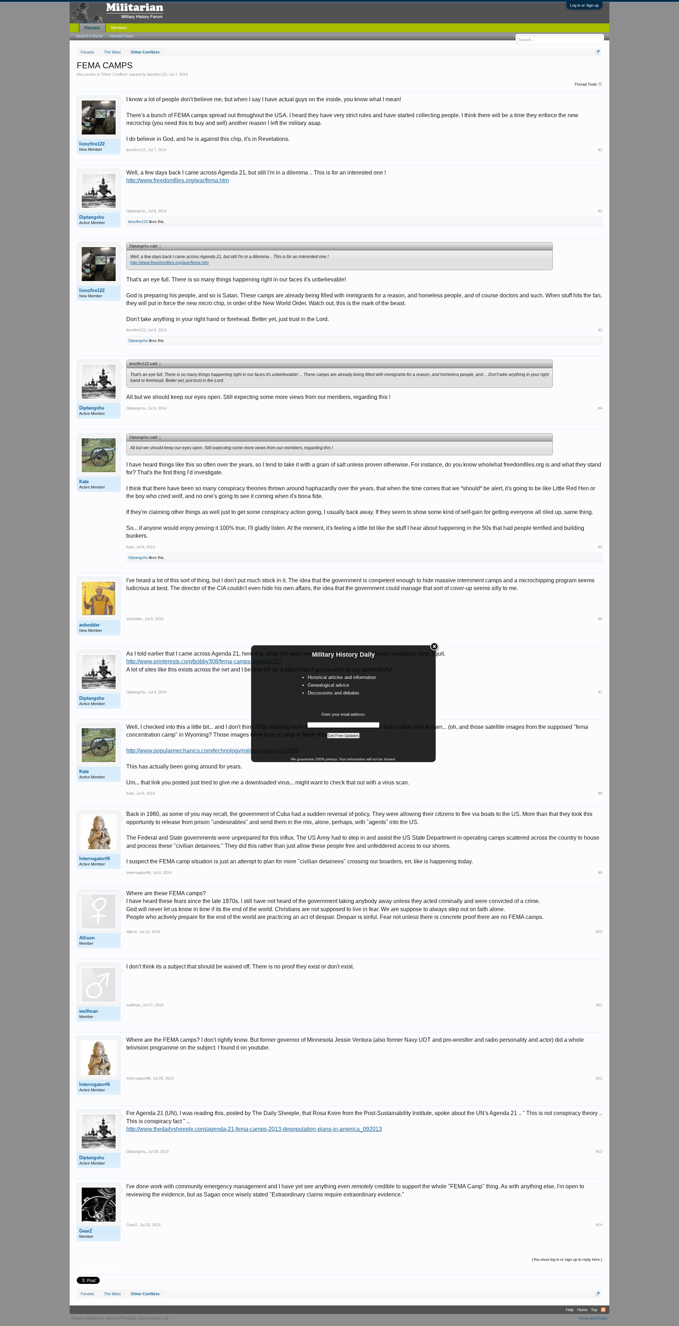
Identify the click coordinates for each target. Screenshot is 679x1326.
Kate (84, 481)
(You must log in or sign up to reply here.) (567, 1259)
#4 (600, 408)
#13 (599, 1151)
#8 (600, 793)
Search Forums (89, 36)
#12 (599, 1078)
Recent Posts (121, 36)
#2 (600, 211)
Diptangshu (91, 217)
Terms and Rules (593, 1318)
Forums (92, 27)
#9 (600, 872)
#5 (600, 547)
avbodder (89, 625)
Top (594, 1310)
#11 (599, 1005)
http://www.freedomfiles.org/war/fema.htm (177, 180)
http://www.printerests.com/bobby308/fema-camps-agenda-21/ (203, 661)
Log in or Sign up (584, 5)
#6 (600, 619)
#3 (600, 330)
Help (570, 1310)
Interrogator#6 (94, 858)
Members (119, 27)
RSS (603, 1309)
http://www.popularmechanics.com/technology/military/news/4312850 (212, 751)
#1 (600, 150)
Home (582, 1310)
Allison (87, 938)
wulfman (88, 1011)
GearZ (85, 1231)
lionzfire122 (157, 74)
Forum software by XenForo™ (120, 1318)
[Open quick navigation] (598, 52)
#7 (600, 692)
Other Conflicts (114, 74)
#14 (599, 1225)
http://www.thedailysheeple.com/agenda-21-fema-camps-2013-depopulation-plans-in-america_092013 (254, 1129)
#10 (599, 932)
